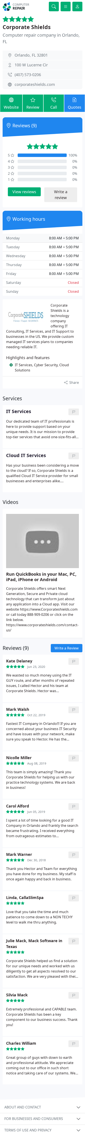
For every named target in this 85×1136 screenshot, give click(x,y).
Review (32, 107)
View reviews (24, 191)
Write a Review (66, 648)
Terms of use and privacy (27, 1130)
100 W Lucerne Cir (31, 64)
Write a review (60, 194)
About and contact (22, 1107)
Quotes (74, 107)
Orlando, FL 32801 (31, 55)
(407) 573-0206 (28, 74)
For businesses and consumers (33, 1118)
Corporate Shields (27, 27)
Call (53, 107)
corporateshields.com (35, 84)
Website (11, 107)
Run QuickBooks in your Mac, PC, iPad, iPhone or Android (41, 576)
